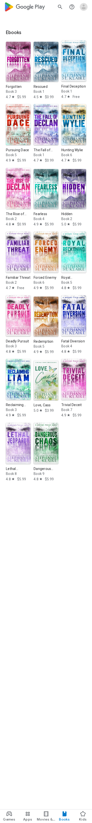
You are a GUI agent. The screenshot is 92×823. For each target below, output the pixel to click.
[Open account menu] (84, 7)
